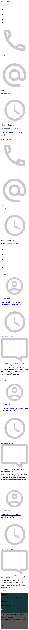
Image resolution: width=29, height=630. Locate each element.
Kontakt (6, 19)
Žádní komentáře (12, 364)
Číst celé (3, 377)
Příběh (5, 16)
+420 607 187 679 (6, 58)
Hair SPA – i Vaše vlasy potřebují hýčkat (11, 515)
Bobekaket (7, 298)
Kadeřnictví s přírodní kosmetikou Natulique (11, 303)
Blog (5, 17)
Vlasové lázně (7, 9)
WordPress (14, 619)
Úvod (5, 6)
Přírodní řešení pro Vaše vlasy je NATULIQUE (14, 409)
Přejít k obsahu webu (6, 1)
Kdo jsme (6, 8)
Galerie (6, 14)
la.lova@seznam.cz (6, 93)
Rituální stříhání (8, 11)
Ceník (5, 13)
